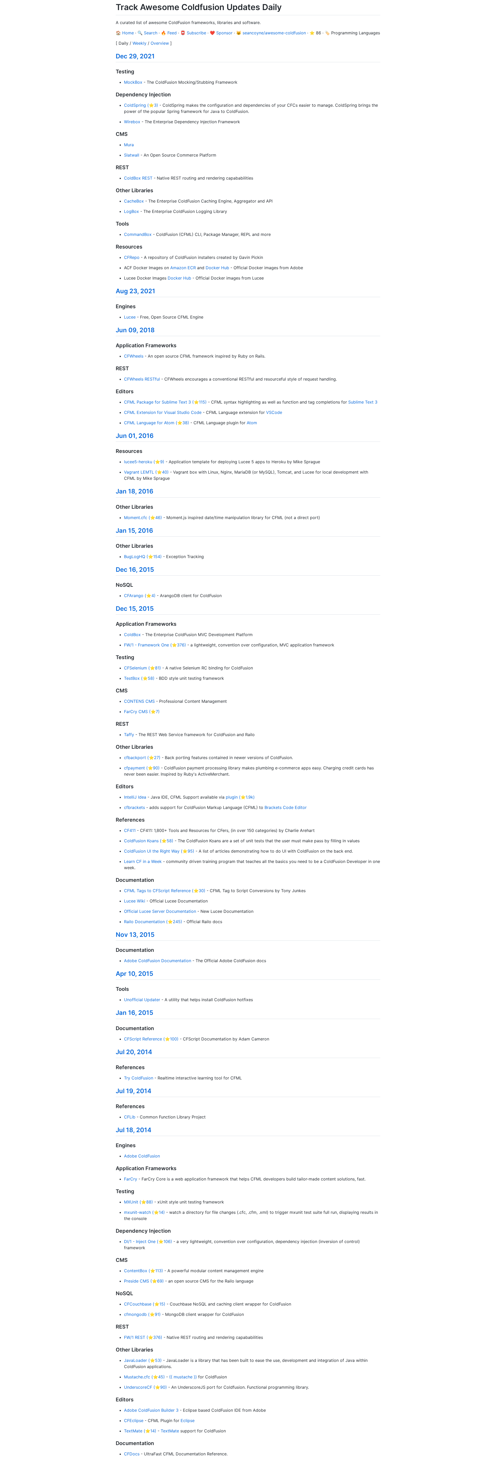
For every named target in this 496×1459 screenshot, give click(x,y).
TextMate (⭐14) (140, 1430)
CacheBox (134, 201)
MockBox (133, 82)
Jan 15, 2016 (134, 530)
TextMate (170, 1430)
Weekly (139, 43)
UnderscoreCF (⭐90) (145, 1387)
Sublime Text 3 (362, 402)
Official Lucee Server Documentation (160, 911)
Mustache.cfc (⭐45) (144, 1376)
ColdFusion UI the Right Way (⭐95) (159, 851)
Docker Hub (217, 267)
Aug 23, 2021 (135, 291)
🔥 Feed (169, 32)
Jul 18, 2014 (133, 1130)
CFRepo (132, 257)
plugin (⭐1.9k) (240, 797)
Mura (129, 144)
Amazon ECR (183, 267)
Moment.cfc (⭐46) (143, 517)
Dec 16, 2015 (135, 569)
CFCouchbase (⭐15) (144, 1304)
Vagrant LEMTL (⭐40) (146, 472)
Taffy (129, 734)
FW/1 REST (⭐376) (143, 1337)
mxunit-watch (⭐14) (144, 1212)
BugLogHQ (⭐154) (143, 556)
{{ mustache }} (183, 1376)
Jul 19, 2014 (133, 1091)
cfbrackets (134, 807)
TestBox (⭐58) (139, 678)
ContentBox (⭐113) (143, 1270)
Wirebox (132, 121)
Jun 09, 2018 (135, 330)
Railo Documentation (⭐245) (153, 921)
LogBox (131, 211)
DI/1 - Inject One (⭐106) (148, 1241)
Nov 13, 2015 (135, 934)
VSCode (274, 412)
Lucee (130, 317)
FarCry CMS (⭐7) (142, 711)
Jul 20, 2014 (134, 1052)
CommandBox (138, 234)
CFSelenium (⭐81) (142, 667)
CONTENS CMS (139, 701)
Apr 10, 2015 (134, 973)
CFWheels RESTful (142, 379)
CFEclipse (133, 1420)
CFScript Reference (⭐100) (151, 1038)
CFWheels (133, 356)
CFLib (129, 1117)
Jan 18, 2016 (134, 491)
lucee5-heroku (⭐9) (144, 461)
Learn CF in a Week (143, 861)
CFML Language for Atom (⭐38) (156, 422)
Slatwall (131, 155)
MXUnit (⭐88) (138, 1202)
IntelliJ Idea (135, 797)
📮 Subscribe (193, 32)
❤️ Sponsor (221, 32)
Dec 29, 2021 (135, 56)
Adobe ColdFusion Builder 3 (151, 1410)
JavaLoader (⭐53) (143, 1360)
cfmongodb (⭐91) (142, 1314)
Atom (252, 422)
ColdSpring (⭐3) (141, 105)
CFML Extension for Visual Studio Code (163, 412)
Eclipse (188, 1420)
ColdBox (132, 634)
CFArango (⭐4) (140, 595)
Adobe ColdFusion (142, 1156)
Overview (160, 43)
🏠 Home (125, 32)
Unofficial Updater (142, 999)
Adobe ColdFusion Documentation (157, 960)
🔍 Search (147, 32)
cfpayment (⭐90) (142, 767)
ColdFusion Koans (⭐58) (148, 840)
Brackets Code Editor (286, 807)
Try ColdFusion (138, 1077)
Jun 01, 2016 (135, 435)
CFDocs (132, 1453)
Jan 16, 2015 (134, 1012)
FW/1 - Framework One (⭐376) (155, 644)
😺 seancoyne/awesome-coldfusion (271, 32)
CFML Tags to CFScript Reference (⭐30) (164, 890)
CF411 (130, 830)
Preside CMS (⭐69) (144, 1281)
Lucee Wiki (134, 901)
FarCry (130, 1179)
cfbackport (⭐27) (142, 757)
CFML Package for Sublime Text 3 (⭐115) (165, 402)
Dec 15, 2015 (135, 608)
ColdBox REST (138, 178)
